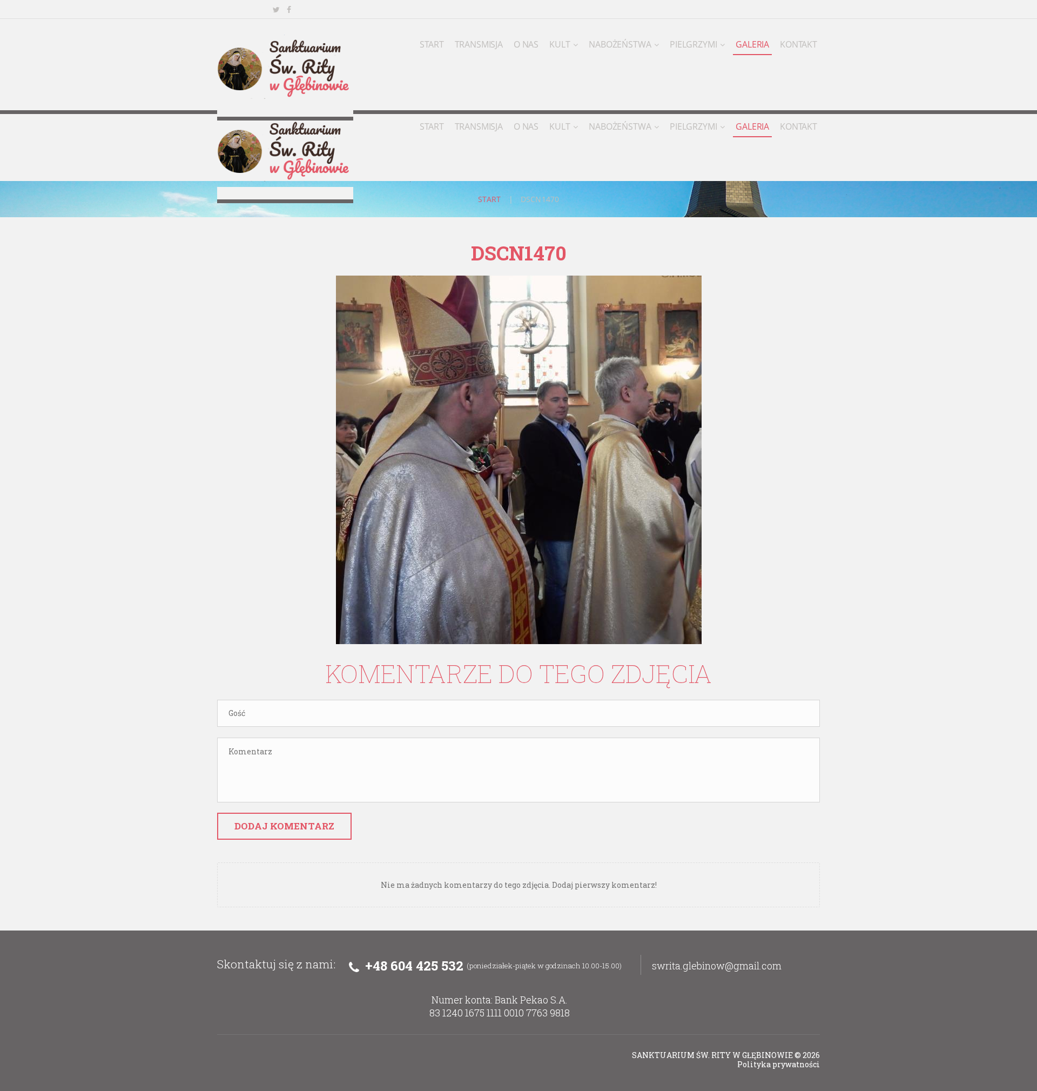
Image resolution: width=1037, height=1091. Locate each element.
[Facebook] (289, 10)
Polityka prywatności (778, 1064)
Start (489, 199)
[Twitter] (276, 10)
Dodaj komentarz (284, 826)
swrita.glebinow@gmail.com (717, 965)
